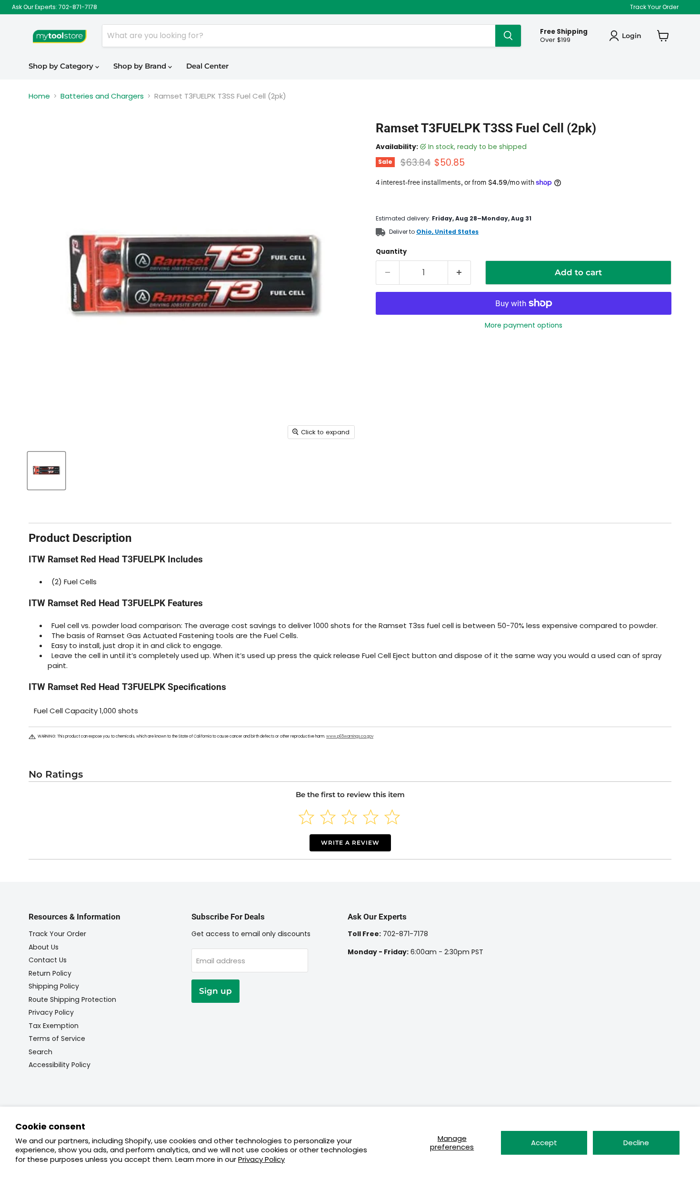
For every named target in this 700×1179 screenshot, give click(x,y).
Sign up (215, 991)
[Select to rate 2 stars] (328, 817)
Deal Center (207, 65)
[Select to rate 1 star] (306, 817)
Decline (636, 1143)
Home (39, 96)
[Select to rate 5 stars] (392, 817)
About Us (44, 947)
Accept (544, 1143)
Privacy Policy (261, 1159)
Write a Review (350, 842)
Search (40, 1052)
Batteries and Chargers (102, 96)
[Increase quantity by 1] (459, 272)
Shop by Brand (140, 65)
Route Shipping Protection (72, 999)
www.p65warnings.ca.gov (349, 736)
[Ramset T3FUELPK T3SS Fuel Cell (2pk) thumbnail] (46, 471)
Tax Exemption (54, 1025)
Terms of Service (57, 1038)
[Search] (508, 36)
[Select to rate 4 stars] (370, 817)
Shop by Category (62, 65)
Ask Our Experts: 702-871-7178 (54, 7)
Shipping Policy (54, 986)
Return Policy (50, 973)
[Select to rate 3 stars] (349, 817)
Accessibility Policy (59, 1064)
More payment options (523, 325)
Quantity (391, 251)
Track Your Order (654, 7)
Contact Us (48, 960)
